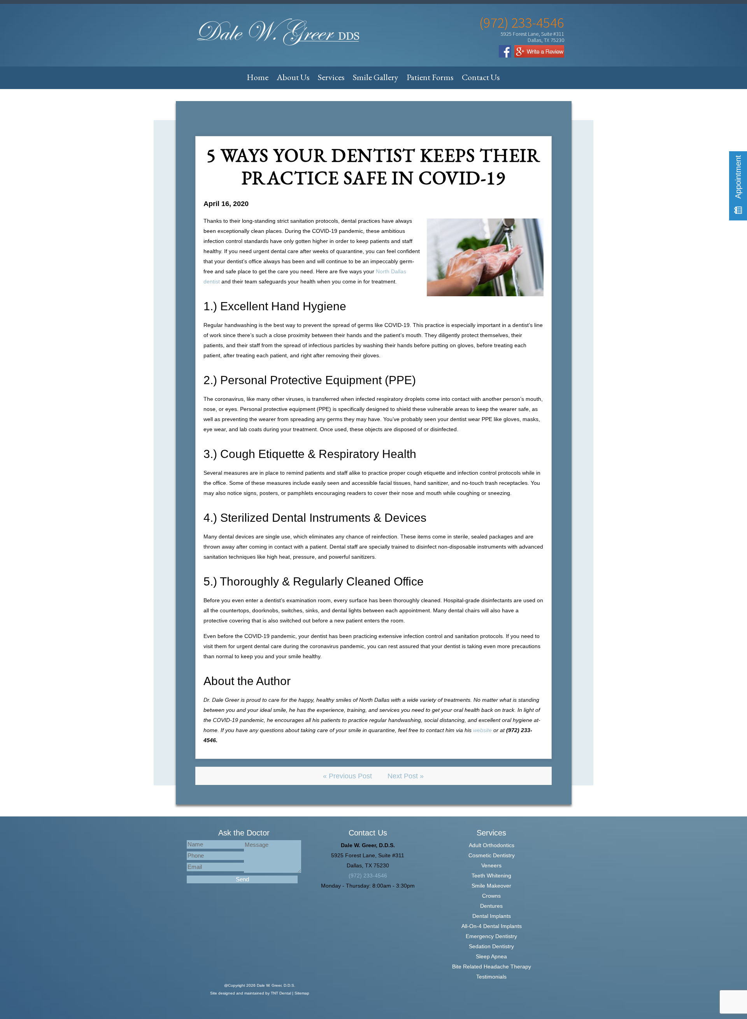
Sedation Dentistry (491, 946)
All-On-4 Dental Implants (491, 926)
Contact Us (481, 77)
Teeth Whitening (491, 875)
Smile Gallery (375, 77)
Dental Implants (491, 916)
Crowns (491, 896)
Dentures (491, 906)
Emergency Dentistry (491, 936)
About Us (293, 77)
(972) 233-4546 (521, 22)
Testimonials (491, 977)
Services (331, 77)
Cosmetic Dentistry (491, 855)
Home (257, 77)
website (482, 730)
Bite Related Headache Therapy (491, 966)
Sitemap (302, 993)
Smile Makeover (491, 886)
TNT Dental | (283, 993)
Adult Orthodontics (491, 845)
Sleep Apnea (491, 956)
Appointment (738, 178)
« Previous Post (347, 776)
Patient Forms (430, 77)
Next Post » (406, 776)
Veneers (491, 865)
